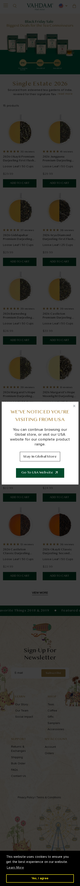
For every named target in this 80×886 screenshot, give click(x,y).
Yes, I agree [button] (40, 878)
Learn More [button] (15, 867)
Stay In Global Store (40, 457)
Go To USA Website (37, 472)
